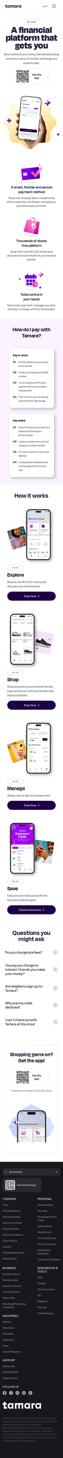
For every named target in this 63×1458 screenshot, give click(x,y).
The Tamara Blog (11, 1216)
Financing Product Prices (47, 1218)
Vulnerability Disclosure (44, 1252)
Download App (45, 1204)
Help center (9, 1366)
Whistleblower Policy (14, 1252)
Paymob (41, 1307)
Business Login (10, 1279)
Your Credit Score (46, 1238)
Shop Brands (44, 1232)
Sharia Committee (12, 1222)
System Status (10, 1378)
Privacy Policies (11, 1228)
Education (8, 1333)
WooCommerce (46, 1289)
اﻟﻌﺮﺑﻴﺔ (45, 6)
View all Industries (12, 1351)
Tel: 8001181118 (10, 1372)
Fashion (7, 1321)
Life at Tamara (10, 1240)
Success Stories (11, 1291)
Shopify (41, 1283)
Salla (39, 1277)
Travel (6, 1345)
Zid (39, 1295)
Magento (42, 1301)
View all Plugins (45, 1313)
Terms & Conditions (13, 1234)
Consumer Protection (48, 1259)
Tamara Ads (9, 1297)
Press (6, 1204)
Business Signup (11, 1273)
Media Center (10, 1258)
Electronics (9, 1327)
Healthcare (8, 1339)
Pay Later (42, 1210)
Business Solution (12, 1285)
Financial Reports (12, 1210)
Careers (7, 1246)
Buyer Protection (46, 1244)
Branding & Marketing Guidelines (14, 1305)
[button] (54, 6)
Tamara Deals (44, 1226)
